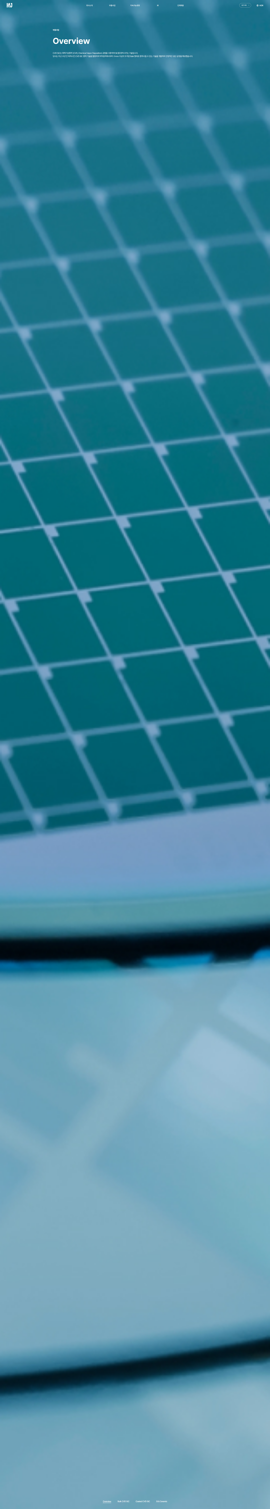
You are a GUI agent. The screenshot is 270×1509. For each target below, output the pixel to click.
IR (158, 5)
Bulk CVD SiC (123, 1501)
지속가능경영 (135, 5)
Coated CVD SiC (143, 1501)
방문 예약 (244, 5)
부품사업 (112, 5)
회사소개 (89, 5)
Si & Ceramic (161, 1501)
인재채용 (180, 5)
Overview (107, 1501)
